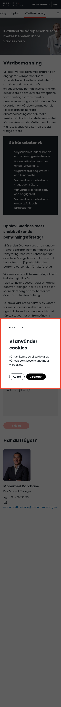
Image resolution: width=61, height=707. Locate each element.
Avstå (17, 377)
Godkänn (36, 377)
